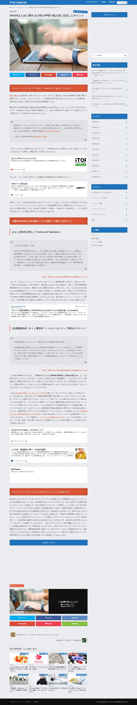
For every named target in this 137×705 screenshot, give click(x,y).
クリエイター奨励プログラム (51, 417)
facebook (112, 2)
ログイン (94, 235)
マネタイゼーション (17, 585)
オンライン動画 (97, 203)
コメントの (96, 242)
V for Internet (18, 2)
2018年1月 (95, 127)
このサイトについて (92, 2)
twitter (103, 2)
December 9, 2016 (40, 136)
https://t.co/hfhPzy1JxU (51, 131)
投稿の (95, 238)
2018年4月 (95, 122)
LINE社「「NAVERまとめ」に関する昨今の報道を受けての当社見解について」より (64, 276)
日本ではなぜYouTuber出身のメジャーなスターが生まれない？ (108, 97)
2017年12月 (96, 133)
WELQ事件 (14, 95)
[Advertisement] (49, 562)
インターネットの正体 (99, 198)
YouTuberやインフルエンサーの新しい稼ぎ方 (107, 89)
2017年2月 (95, 166)
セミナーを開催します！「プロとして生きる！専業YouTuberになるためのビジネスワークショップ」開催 (108, 72)
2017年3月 (95, 160)
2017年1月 (95, 171)
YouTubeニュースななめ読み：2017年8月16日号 (108, 105)
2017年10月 (96, 138)
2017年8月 (95, 144)
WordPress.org (96, 245)
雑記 (93, 220)
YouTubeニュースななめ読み (102, 192)
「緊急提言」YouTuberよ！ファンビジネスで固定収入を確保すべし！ (108, 82)
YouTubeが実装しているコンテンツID (29, 393)
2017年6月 (95, 149)
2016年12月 (96, 177)
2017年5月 (95, 155)
